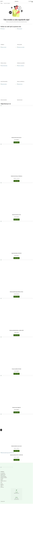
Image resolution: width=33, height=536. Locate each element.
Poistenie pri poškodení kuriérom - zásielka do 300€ (16, 330)
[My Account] (30, 1)
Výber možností (16, 142)
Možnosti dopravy (3, 475)
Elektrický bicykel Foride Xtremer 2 (16, 137)
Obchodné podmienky (3, 476)
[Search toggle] (28, 1)
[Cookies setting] (1, 430)
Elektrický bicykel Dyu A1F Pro (16, 214)
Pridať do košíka (16, 219)
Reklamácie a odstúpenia (4, 477)
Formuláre (2, 478)
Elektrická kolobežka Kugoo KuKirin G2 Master (16, 291)
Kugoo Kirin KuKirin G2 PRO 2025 (16, 253)
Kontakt (2, 479)
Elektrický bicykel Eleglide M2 (16, 407)
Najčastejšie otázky (3, 474)
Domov (2, 3)
